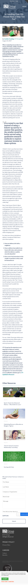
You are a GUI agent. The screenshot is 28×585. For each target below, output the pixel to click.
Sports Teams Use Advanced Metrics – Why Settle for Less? (12, 403)
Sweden (12, 1)
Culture (4, 553)
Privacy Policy (6, 545)
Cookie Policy (11, 581)
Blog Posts (6, 399)
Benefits (4, 555)
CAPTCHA (5, 515)
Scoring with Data (9, 467)
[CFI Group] (10, 6)
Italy (17, 1)
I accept (5, 578)
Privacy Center (4, 581)
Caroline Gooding (9, 39)
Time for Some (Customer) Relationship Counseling (11, 446)
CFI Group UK (18, 39)
